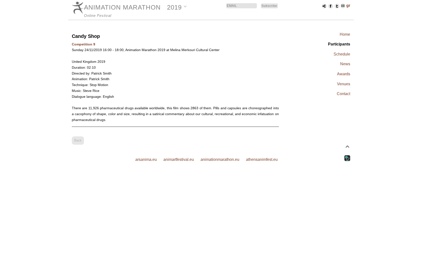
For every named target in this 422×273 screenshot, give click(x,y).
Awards (343, 74)
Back (78, 140)
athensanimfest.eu (262, 159)
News (345, 64)
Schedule (342, 54)
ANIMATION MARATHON (122, 7)
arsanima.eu (146, 159)
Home (345, 34)
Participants (339, 44)
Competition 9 (83, 44)
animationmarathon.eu (219, 159)
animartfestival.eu (178, 159)
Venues (343, 84)
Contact (343, 94)
